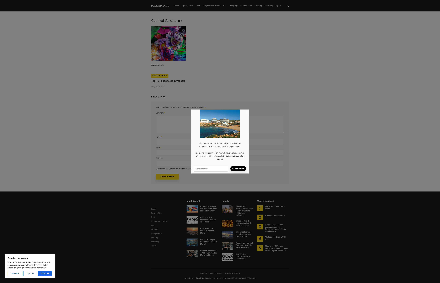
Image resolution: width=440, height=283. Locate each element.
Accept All (45, 273)
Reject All (30, 273)
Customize (15, 273)
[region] (30, 266)
